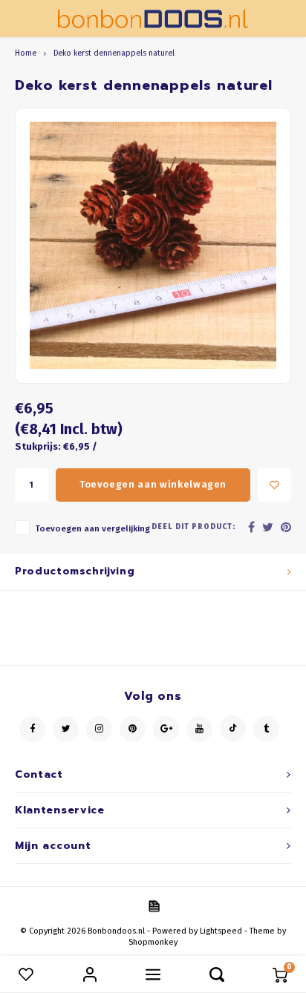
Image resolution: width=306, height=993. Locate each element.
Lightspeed (221, 931)
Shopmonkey (153, 942)
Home (25, 53)
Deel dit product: (193, 526)
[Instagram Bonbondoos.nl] (99, 729)
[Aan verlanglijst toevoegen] (274, 485)
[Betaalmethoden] (153, 905)
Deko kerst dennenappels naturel (114, 53)
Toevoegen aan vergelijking (92, 528)
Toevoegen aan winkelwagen (153, 484)
